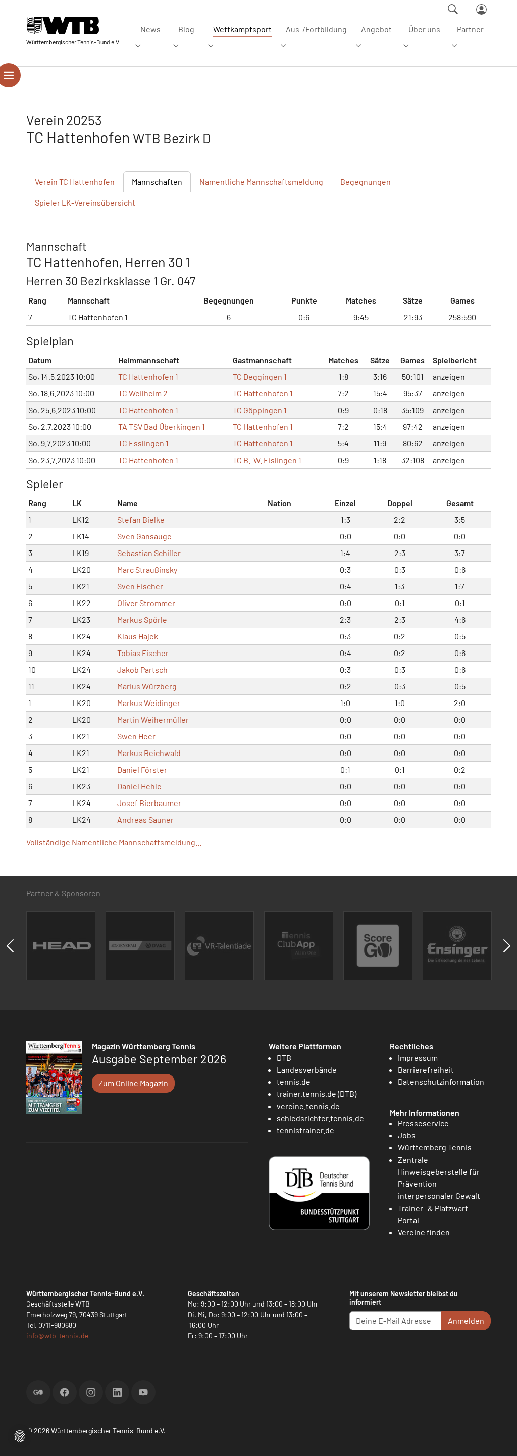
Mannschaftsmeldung (261, 181)
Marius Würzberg (147, 686)
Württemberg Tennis (435, 1147)
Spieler (85, 202)
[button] (20, 1435)
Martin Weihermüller (153, 719)
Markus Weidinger (148, 703)
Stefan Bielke (141, 519)
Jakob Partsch (142, 669)
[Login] (481, 9)
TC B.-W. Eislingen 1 (267, 460)
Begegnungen (365, 181)
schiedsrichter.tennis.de (320, 1118)
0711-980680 (57, 1325)
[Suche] (453, 9)
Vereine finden (424, 1232)
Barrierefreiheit (426, 1069)
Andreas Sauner (145, 819)
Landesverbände (307, 1069)
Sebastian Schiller (149, 553)
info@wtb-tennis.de (57, 1335)
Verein (75, 181)
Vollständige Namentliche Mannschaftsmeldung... (113, 842)
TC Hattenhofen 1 (148, 376)
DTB (284, 1057)
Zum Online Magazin (133, 1083)
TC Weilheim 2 (143, 393)
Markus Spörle (142, 619)
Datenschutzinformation (441, 1081)
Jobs (407, 1135)
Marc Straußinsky (147, 569)
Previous (10, 946)
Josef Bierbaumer (149, 803)
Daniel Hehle (139, 786)
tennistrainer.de (305, 1130)
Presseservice (423, 1123)
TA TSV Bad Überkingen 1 (161, 426)
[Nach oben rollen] (497, 1436)
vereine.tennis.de (308, 1106)
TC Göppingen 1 (260, 410)
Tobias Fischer (143, 653)
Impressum (418, 1057)
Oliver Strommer (146, 603)
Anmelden (466, 1320)
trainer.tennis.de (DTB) (316, 1093)
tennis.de (294, 1081)
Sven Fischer (140, 586)
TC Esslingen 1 (143, 443)
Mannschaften (157, 181)
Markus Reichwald (149, 753)
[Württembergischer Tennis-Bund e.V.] (73, 25)
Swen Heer (136, 736)
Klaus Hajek (137, 636)
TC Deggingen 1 (260, 376)
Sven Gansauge (144, 536)
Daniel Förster (142, 769)
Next (507, 946)
